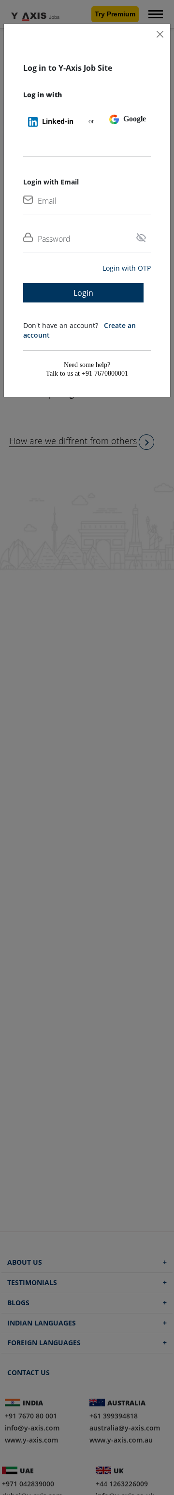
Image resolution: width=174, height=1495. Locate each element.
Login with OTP (126, 268)
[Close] (160, 34)
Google (133, 119)
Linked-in (56, 121)
